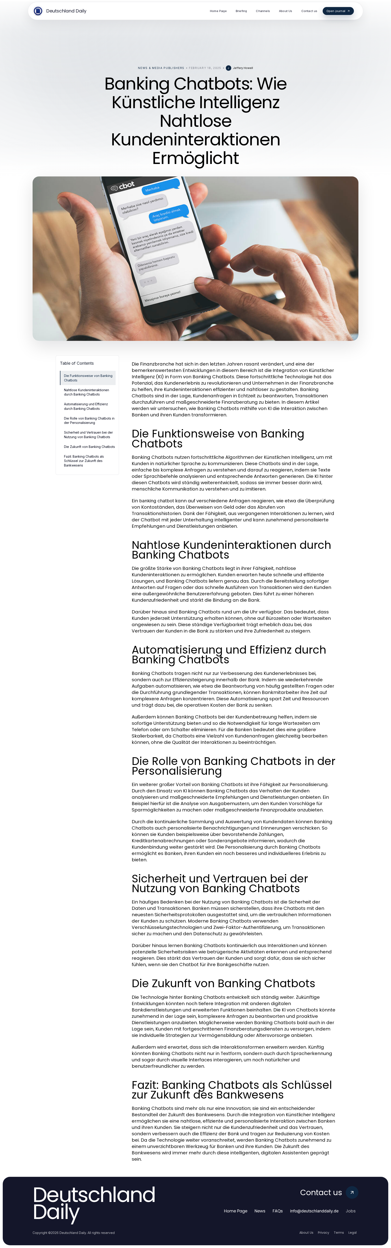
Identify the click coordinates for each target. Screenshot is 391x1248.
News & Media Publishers (161, 68)
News (260, 1211)
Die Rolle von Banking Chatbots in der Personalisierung (89, 420)
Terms (339, 1232)
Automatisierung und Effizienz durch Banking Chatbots (86, 406)
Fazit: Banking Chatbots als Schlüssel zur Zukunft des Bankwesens (84, 460)
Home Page (235, 1211)
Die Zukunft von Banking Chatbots (89, 447)
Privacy (323, 1232)
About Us (306, 1232)
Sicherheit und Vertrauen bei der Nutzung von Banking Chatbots (88, 434)
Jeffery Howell (243, 68)
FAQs (278, 1211)
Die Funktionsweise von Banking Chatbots (88, 378)
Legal (352, 1232)
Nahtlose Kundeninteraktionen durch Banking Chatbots (86, 392)
